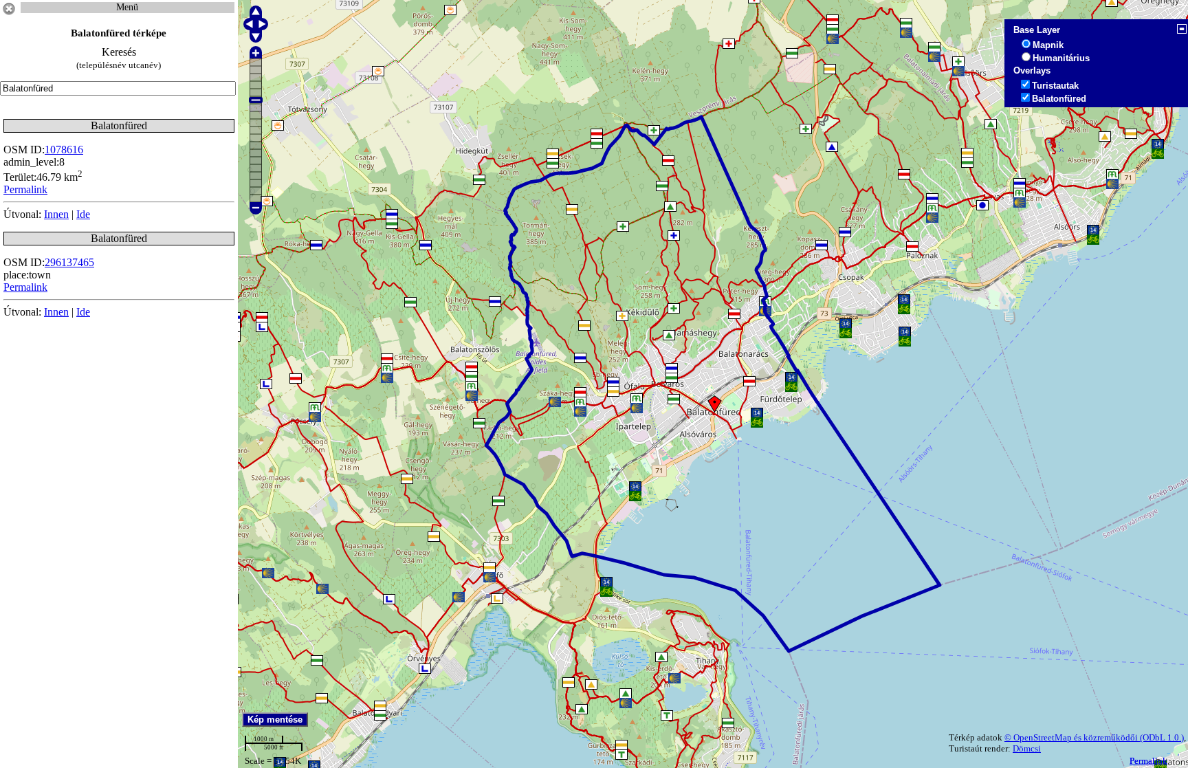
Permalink (1148, 761)
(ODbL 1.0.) (1162, 737)
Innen (56, 214)
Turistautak (1055, 85)
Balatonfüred (1059, 99)
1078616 (64, 149)
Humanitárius (1061, 58)
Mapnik (1048, 45)
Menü (127, 7)
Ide (83, 214)
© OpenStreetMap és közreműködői (1072, 737)
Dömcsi (1027, 748)
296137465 (69, 262)
